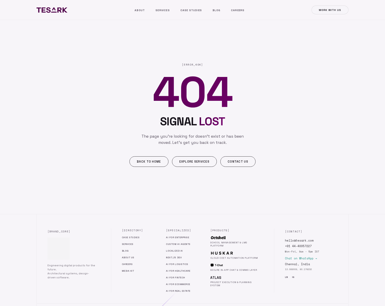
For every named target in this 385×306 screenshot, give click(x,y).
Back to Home (149, 161)
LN (286, 277)
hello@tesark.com (299, 240)
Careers (237, 10)
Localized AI (174, 250)
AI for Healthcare (178, 270)
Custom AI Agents (178, 244)
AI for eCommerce (178, 284)
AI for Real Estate (178, 290)
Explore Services (194, 161)
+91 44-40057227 (298, 246)
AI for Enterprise (177, 237)
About (140, 10)
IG (293, 277)
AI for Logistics (177, 264)
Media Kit (128, 270)
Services (163, 10)
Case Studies (191, 10)
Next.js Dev (174, 257)
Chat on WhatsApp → (301, 258)
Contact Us (238, 161)
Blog (216, 10)
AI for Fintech (175, 277)
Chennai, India (297, 264)
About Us (128, 257)
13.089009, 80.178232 (298, 269)
